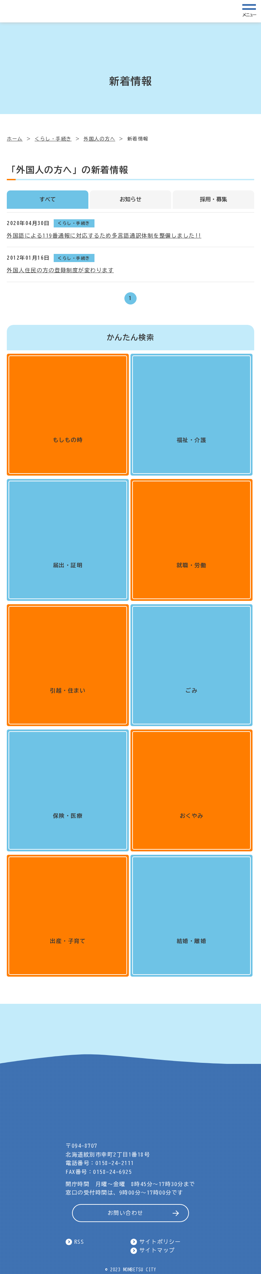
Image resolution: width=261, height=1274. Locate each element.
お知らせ (130, 199)
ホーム (15, 138)
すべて (47, 199)
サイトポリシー (160, 1241)
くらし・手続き (53, 138)
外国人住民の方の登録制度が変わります (60, 270)
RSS (79, 1241)
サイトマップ (157, 1250)
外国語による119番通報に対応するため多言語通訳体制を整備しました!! (104, 235)
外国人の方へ (99, 138)
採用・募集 (213, 199)
